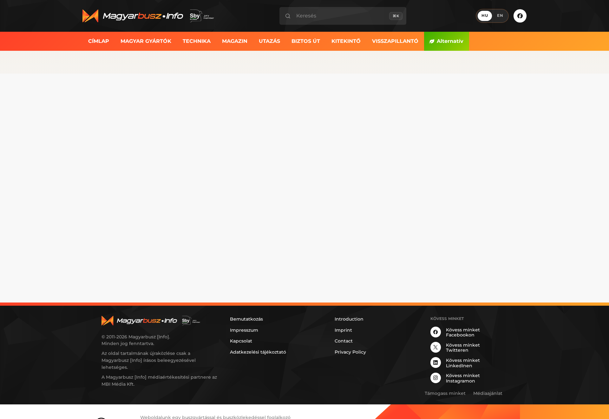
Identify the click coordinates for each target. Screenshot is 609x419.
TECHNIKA (197, 41)
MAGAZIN (234, 41)
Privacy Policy (350, 352)
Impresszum (244, 330)
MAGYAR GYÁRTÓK (146, 41)
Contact (344, 341)
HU (484, 15)
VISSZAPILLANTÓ (395, 41)
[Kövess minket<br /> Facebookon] (520, 15)
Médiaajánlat (487, 393)
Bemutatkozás (246, 319)
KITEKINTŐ (346, 41)
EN (500, 15)
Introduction (349, 319)
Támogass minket (445, 393)
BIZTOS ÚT (305, 41)
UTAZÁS (269, 41)
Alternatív (450, 41)
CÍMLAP (98, 41)
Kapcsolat (241, 341)
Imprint (343, 330)
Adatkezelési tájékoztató (258, 352)
